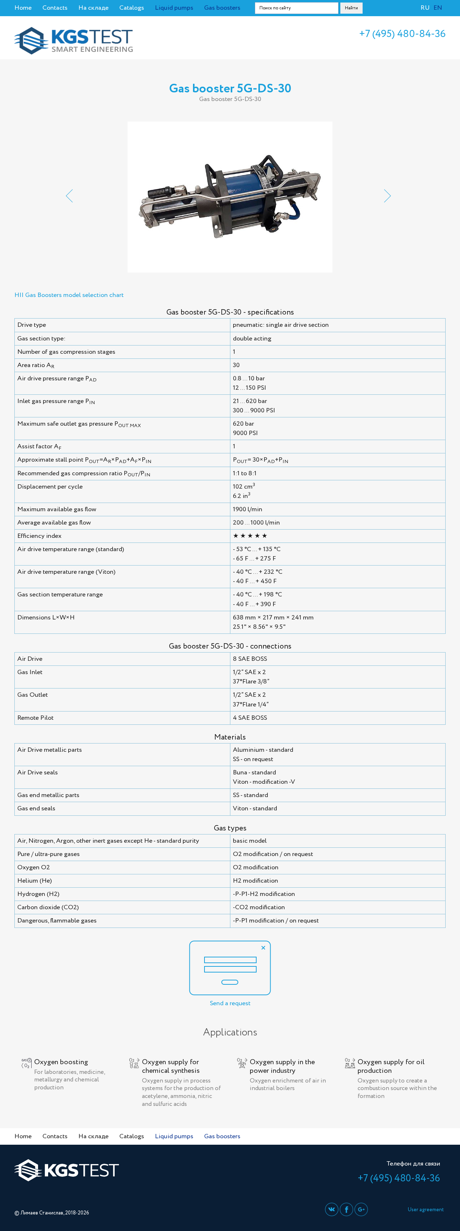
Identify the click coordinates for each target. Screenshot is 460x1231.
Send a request (230, 1003)
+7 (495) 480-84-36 (402, 34)
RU (425, 8)
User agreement (426, 1209)
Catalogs (131, 8)
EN (437, 8)
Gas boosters (222, 8)
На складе (93, 8)
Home (23, 8)
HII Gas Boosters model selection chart (69, 295)
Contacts (55, 8)
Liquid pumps (174, 8)
